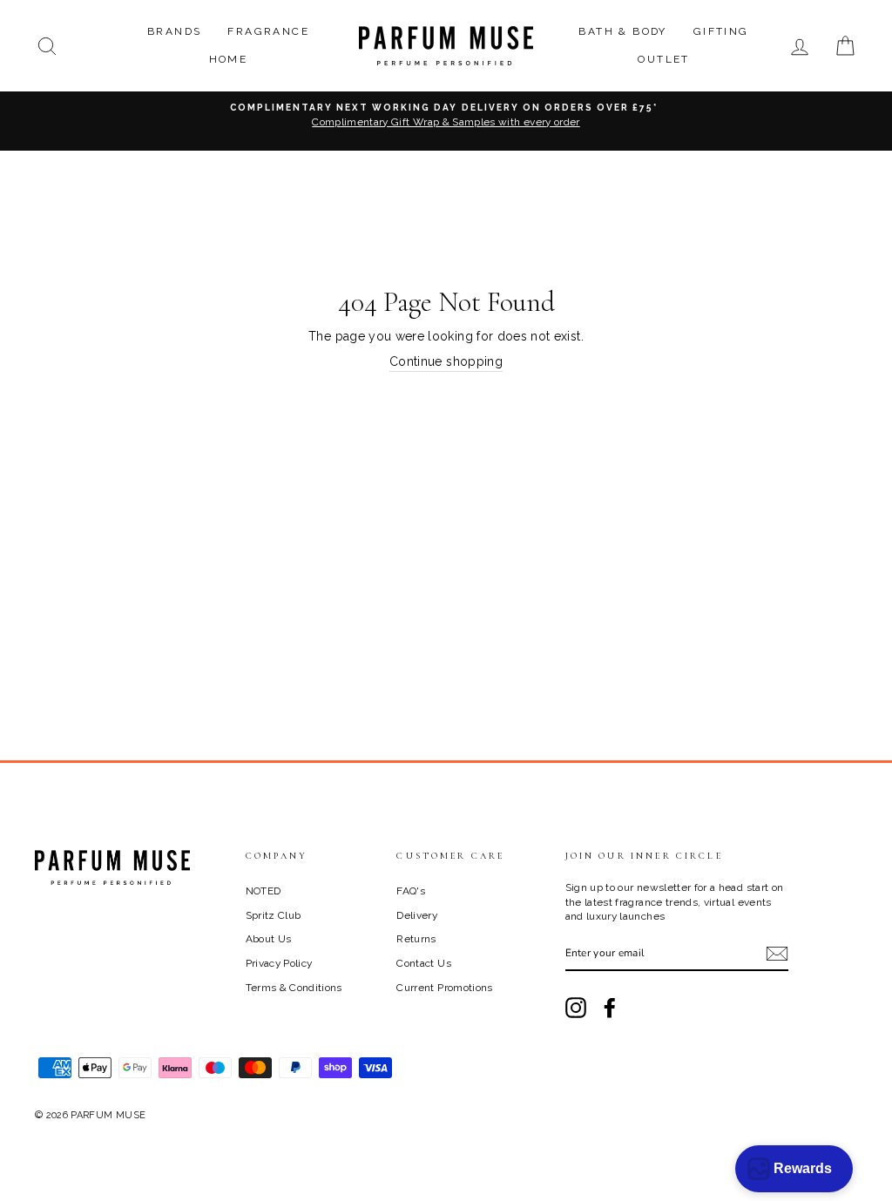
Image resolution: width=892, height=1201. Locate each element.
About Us (269, 939)
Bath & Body (622, 31)
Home (228, 59)
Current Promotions (444, 988)
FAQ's (410, 891)
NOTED (263, 891)
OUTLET (663, 59)
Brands (174, 31)
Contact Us (423, 963)
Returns (416, 939)
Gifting (721, 31)
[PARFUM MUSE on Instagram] (575, 1007)
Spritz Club (273, 915)
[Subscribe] (777, 953)
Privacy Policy (279, 963)
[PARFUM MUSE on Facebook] (609, 1007)
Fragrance (268, 31)
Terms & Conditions (294, 988)
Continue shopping (446, 361)
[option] (446, 121)
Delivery (416, 915)
